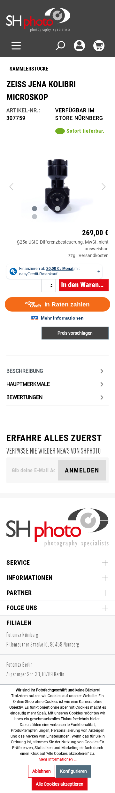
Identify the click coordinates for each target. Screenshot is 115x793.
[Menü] (16, 45)
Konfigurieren (73, 771)
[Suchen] (60, 45)
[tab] (55, 370)
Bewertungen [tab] (24, 397)
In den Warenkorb (85, 284)
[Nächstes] (104, 186)
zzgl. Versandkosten (88, 255)
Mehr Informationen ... (58, 759)
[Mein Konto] (79, 45)
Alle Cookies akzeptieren (59, 784)
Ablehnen (41, 771)
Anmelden (82, 470)
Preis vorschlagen (75, 333)
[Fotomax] (46, 20)
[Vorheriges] (11, 186)
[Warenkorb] (99, 45)
